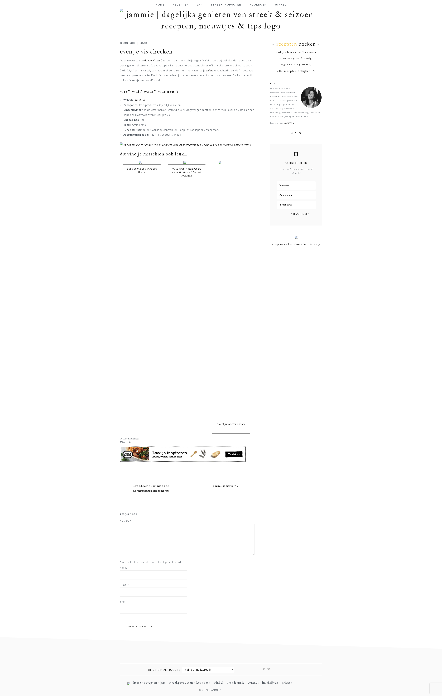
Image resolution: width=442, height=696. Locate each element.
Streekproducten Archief (231, 424)
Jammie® (215, 690)
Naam (124, 568)
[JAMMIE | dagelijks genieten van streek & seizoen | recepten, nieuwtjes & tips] (221, 26)
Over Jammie (235, 682)
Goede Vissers (152, 60)
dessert (311, 52)
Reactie (125, 521)
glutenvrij (305, 64)
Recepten (150, 682)
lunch (290, 52)
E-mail (124, 584)
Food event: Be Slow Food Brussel (142, 170)
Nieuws (143, 43)
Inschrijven (270, 682)
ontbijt (280, 52)
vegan (292, 64)
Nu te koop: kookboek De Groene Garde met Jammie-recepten (186, 172)
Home (137, 682)
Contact (253, 682)
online (209, 70)
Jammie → (289, 122)
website (127, 442)
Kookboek (203, 682)
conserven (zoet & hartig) (296, 58)
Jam (163, 682)
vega (283, 64)
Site (122, 601)
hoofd (300, 52)
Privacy (287, 682)
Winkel (219, 682)
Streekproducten (181, 682)
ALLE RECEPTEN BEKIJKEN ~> (296, 71)
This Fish (140, 100)
